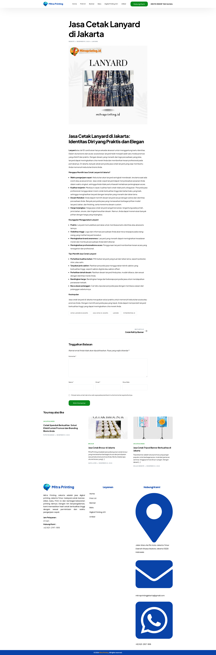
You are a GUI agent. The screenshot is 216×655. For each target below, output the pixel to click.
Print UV (93, 498)
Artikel (92, 516)
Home (92, 493)
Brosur (91, 443)
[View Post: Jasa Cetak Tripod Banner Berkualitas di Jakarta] (153, 428)
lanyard (95, 41)
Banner (92, 503)
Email (98, 382)
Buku (91, 507)
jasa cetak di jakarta (100, 313)
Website (71, 41)
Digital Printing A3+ (97, 512)
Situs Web (126, 382)
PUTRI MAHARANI (48, 435)
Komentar (72, 356)
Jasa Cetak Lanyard (88, 254)
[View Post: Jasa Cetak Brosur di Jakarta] (108, 428)
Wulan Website (138, 466)
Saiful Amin (92, 463)
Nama (71, 382)
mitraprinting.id (129, 313)
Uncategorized (49, 421)
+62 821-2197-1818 (51, 527)
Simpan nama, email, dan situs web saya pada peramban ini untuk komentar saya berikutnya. (102, 395)
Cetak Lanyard (93, 136)
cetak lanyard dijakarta (79, 313)
